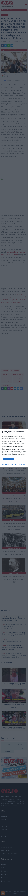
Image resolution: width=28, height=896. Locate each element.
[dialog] (14, 448)
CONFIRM (8, 458)
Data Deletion (5, 464)
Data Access (14, 464)
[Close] (24, 431)
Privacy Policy (22, 464)
